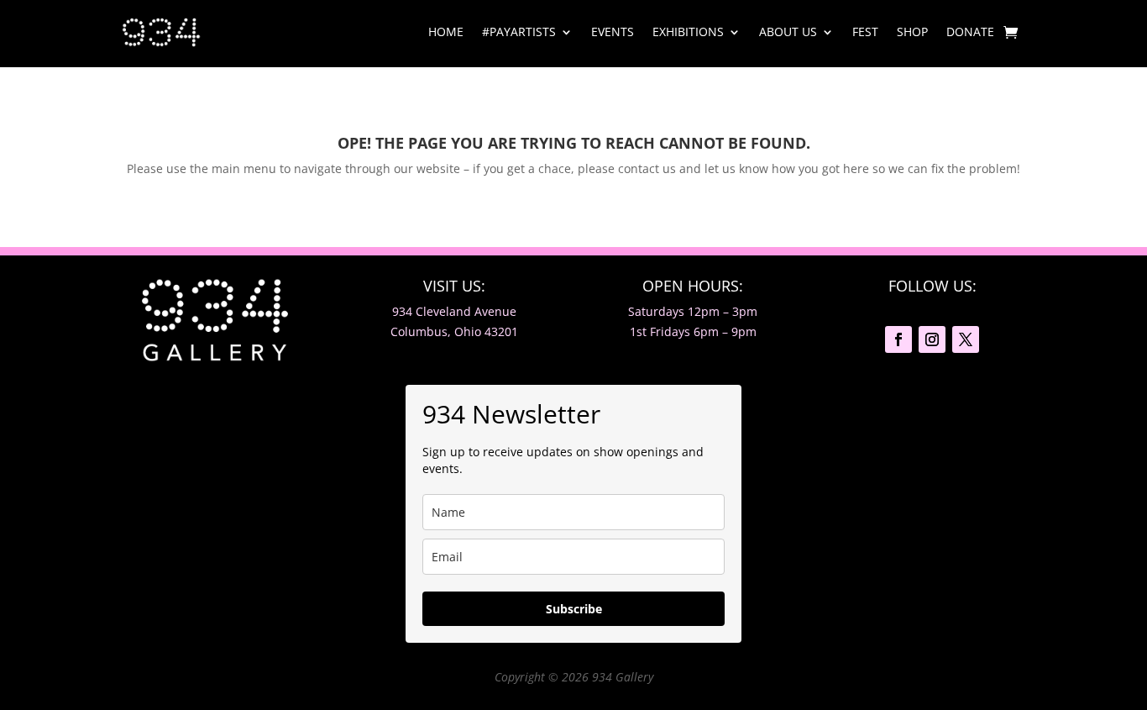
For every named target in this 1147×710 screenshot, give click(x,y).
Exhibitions (688, 31)
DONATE (970, 31)
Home (446, 31)
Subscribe (574, 609)
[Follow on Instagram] (932, 339)
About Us (788, 31)
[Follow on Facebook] (898, 339)
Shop (912, 31)
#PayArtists (519, 31)
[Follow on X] (965, 339)
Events (612, 31)
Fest (865, 31)
